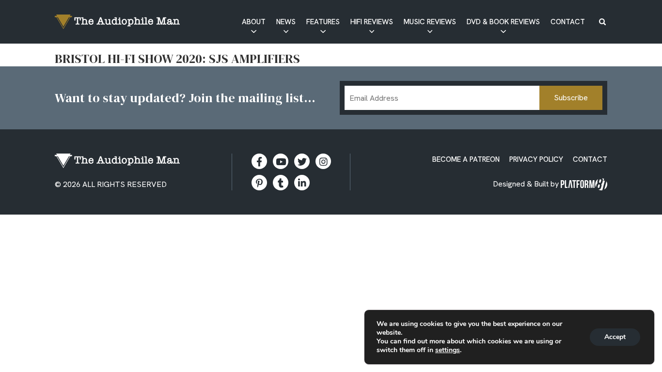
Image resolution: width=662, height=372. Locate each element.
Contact (568, 22)
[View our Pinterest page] (259, 182)
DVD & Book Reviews (503, 22)
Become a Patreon (466, 159)
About (254, 22)
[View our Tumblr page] (280, 182)
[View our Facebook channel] (280, 161)
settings (447, 350)
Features (323, 22)
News (286, 22)
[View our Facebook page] (259, 161)
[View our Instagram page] (323, 161)
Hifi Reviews (371, 22)
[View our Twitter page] (302, 161)
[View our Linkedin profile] (302, 182)
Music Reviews (430, 22)
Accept (615, 336)
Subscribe (571, 98)
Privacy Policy (536, 159)
